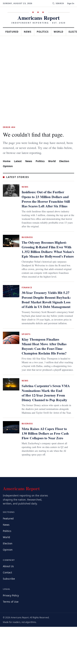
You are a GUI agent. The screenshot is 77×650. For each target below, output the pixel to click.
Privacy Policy (11, 618)
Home (6, 165)
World (63, 31)
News (30, 31)
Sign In (70, 3)
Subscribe (9, 601)
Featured (12, 31)
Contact (8, 595)
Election (66, 165)
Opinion (8, 170)
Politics (45, 31)
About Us (8, 589)
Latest (18, 165)
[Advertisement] (38, 76)
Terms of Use (11, 624)
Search (59, 3)
